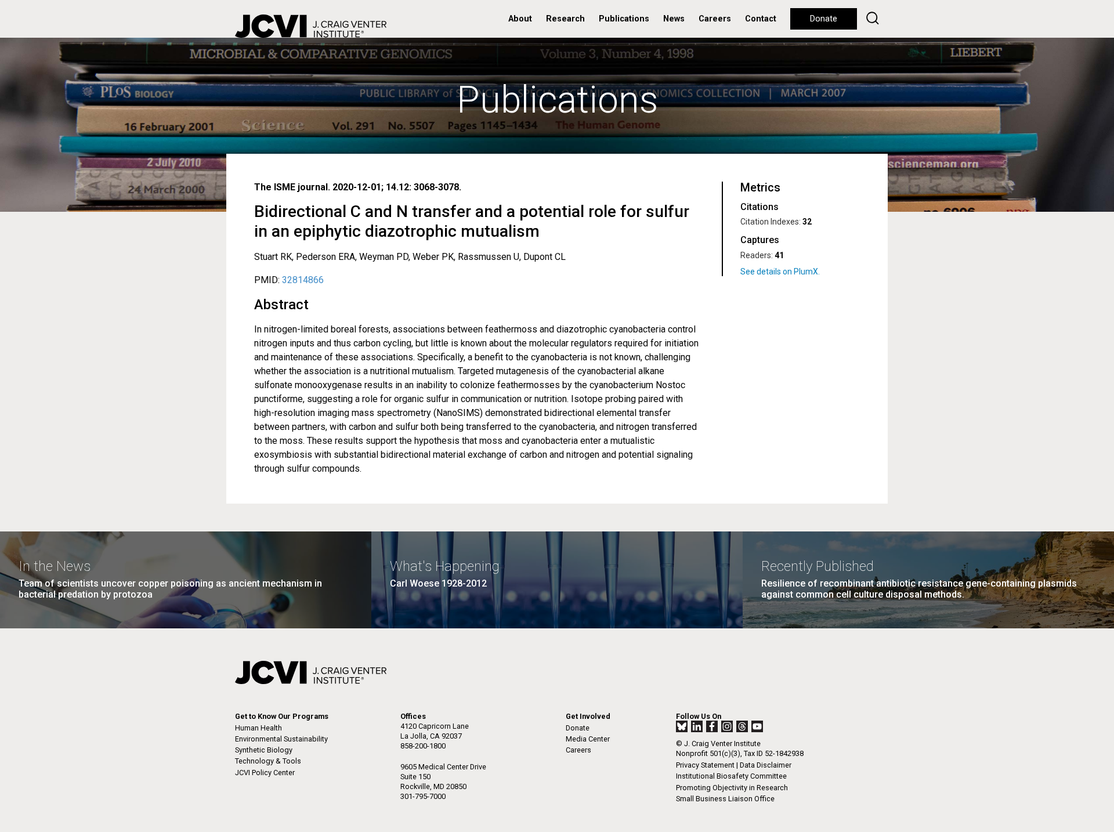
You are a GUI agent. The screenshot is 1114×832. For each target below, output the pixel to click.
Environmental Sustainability (281, 739)
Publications (624, 19)
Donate (823, 19)
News (674, 19)
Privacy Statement (705, 765)
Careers (715, 19)
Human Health (258, 728)
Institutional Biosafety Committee (731, 776)
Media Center (588, 739)
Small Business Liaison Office (725, 798)
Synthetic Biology (263, 750)
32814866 (303, 279)
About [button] (520, 19)
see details (797, 271)
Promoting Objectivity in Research (732, 787)
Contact (760, 19)
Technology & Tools (268, 761)
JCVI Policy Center (265, 772)
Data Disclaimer (765, 765)
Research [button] (565, 19)
